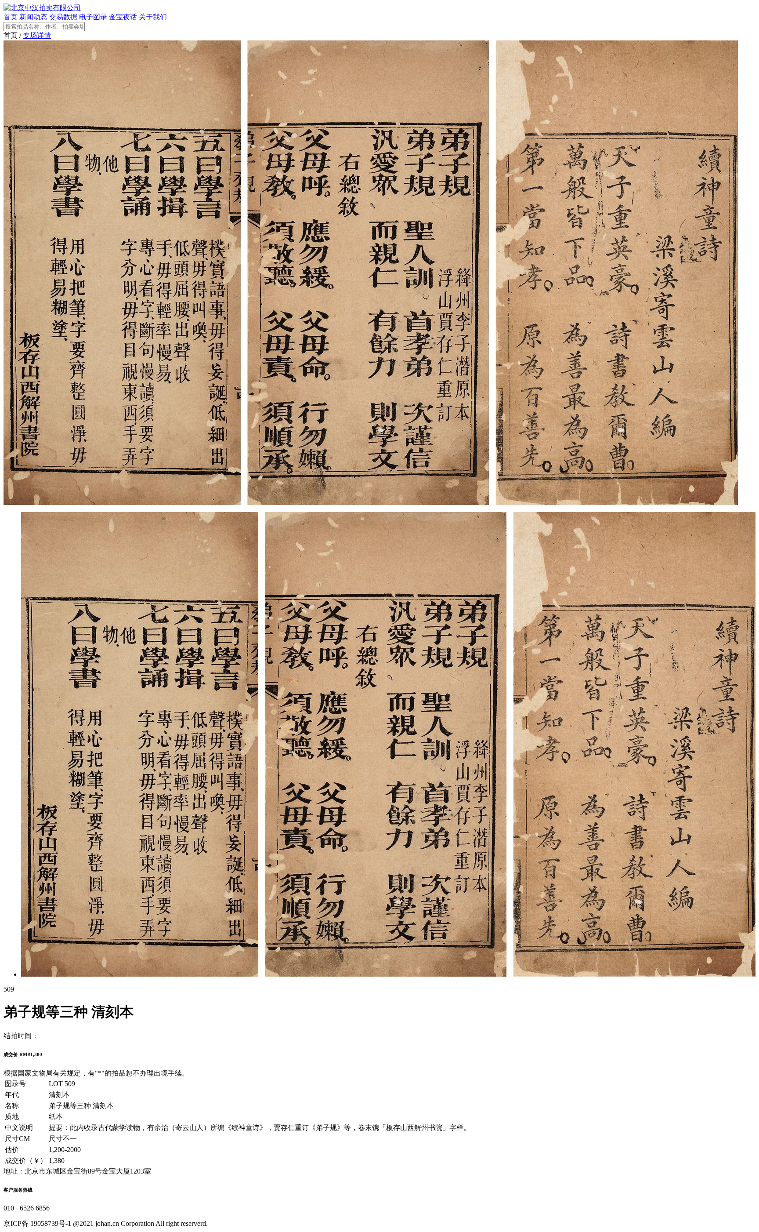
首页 (11, 17)
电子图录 (93, 17)
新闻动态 (33, 17)
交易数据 (63, 17)
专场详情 (37, 35)
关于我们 (153, 17)
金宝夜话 (123, 17)
